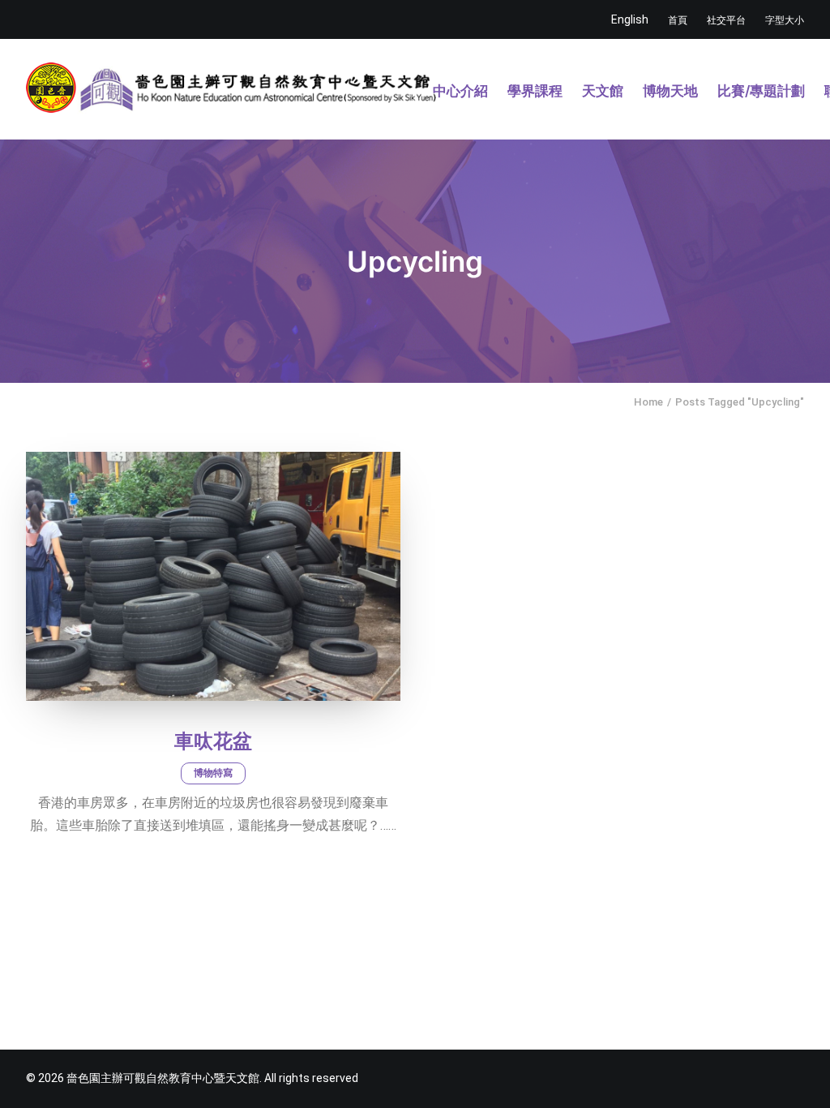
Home (648, 402)
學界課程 (535, 91)
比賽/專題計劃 (761, 91)
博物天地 (670, 91)
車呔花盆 (213, 741)
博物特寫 (213, 773)
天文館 (602, 91)
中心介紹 (460, 91)
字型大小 (784, 20)
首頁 (677, 20)
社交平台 (726, 20)
